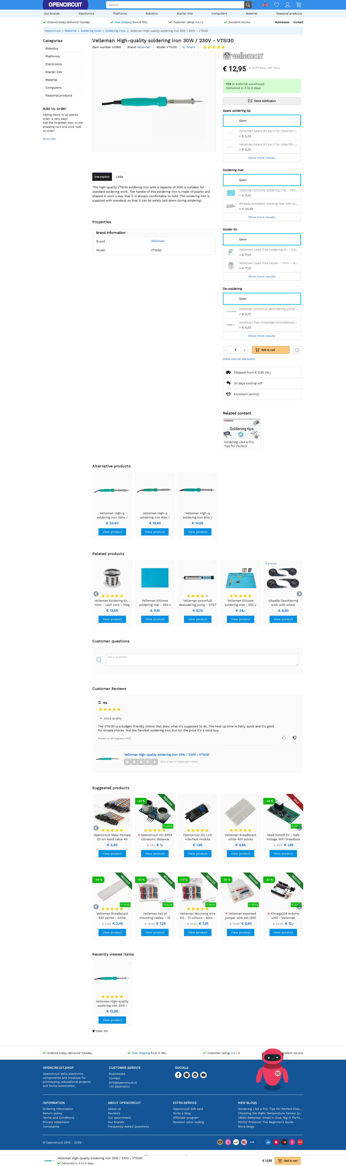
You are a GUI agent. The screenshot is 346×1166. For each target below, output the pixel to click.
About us (114, 1109)
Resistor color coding (188, 1122)
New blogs (247, 1103)
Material (251, 13)
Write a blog (182, 1113)
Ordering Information (58, 1109)
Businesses (282, 22)
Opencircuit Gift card (188, 1109)
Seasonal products (289, 13)
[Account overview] (284, 5)
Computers (219, 13)
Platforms (120, 13)
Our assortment (119, 1117)
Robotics (152, 13)
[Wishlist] (273, 5)
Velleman (158, 241)
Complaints (51, 1126)
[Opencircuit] (65, 5)
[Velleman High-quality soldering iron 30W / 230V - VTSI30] (108, 759)
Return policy (52, 1113)
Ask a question (117, 656)
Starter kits (185, 13)
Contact (298, 22)
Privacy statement (56, 1122)
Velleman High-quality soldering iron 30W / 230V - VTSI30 (166, 754)
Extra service (185, 1103)
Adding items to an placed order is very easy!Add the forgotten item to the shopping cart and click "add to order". (63, 122)
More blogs (246, 1126)
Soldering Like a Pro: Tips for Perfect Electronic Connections (270, 1109)
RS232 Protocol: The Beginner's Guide (266, 1122)
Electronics (86, 13)
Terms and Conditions (58, 1117)
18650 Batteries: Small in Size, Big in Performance (270, 1117)
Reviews (114, 1113)
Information (54, 1103)
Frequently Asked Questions (128, 1126)
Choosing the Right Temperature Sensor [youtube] (270, 1113)
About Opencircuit (124, 1103)
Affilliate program (186, 1117)
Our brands (52, 13)
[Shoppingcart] (295, 5)
